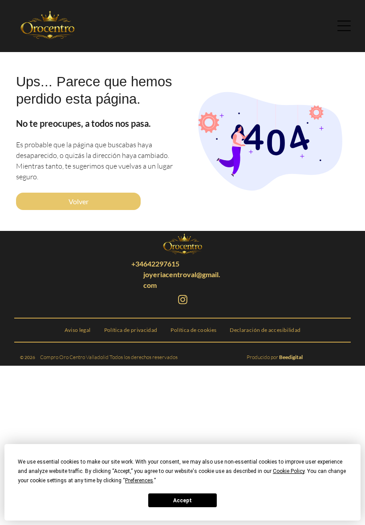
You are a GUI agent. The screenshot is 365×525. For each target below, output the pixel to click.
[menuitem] (77, 330)
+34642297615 (155, 263)
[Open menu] (344, 25)
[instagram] (182, 301)
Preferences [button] (139, 480)
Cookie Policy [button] (288, 471)
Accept (182, 500)
